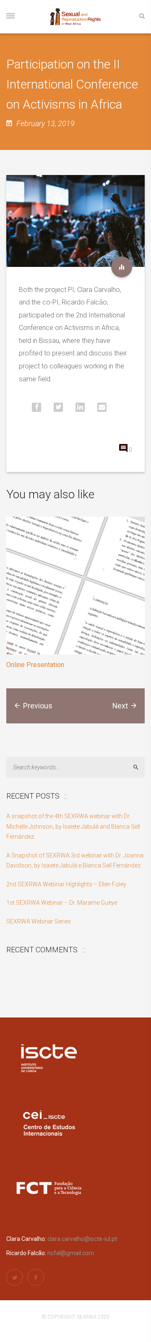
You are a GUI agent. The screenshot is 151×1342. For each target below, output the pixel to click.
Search (139, 767)
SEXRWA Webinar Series (38, 921)
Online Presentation (35, 665)
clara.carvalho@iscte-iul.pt (82, 1238)
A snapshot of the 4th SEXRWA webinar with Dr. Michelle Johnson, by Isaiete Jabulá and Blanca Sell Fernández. (73, 826)
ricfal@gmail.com (70, 1253)
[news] (121, 266)
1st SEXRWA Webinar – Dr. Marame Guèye (61, 902)
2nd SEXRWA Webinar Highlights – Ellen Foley (66, 884)
